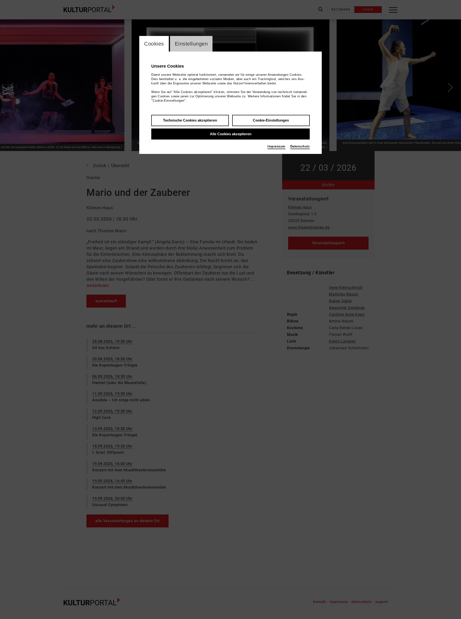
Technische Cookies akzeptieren (190, 120)
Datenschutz (300, 146)
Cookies (154, 44)
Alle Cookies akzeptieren (230, 134)
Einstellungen (191, 44)
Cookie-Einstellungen (271, 120)
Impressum (276, 146)
